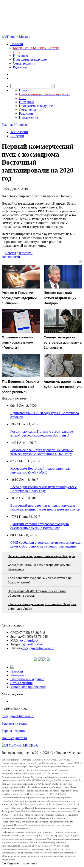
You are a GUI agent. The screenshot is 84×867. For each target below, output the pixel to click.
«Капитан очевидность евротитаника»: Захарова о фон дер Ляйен (42, 606)
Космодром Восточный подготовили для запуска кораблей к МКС (40, 470)
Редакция (20, 67)
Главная (7, 125)
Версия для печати (19, 253)
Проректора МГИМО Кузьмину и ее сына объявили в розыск (37, 593)
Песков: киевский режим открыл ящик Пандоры (41, 556)
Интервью (20, 55)
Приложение (28, 117)
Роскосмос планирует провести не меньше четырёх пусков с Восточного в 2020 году (41, 452)
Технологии (19, 132)
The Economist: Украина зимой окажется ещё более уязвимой (40, 580)
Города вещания (13, 731)
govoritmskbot (28, 640)
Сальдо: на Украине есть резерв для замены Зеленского (39, 567)
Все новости (11, 257)
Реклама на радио (15, 723)
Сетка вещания (24, 63)
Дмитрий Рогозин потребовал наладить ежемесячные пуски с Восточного (39, 526)
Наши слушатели (14, 738)
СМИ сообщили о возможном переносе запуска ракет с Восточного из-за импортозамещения (45, 544)
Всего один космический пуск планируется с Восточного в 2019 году (43, 489)
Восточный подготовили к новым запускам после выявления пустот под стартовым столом (45, 507)
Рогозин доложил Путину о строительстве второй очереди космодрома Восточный (41, 433)
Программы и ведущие (30, 59)
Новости (16, 44)
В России (17, 136)
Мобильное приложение (28, 687)
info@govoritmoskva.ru (38, 648)
